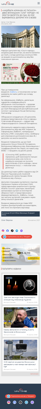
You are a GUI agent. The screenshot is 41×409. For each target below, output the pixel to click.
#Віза (17, 213)
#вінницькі (24, 213)
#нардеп (31, 213)
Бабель (13, 92)
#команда (5, 213)
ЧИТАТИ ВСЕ (34, 374)
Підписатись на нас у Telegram (18, 237)
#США (12, 213)
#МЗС (4, 215)
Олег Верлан (7, 220)
